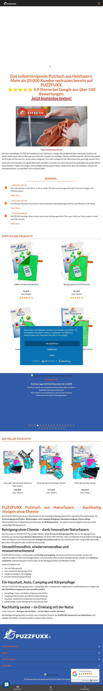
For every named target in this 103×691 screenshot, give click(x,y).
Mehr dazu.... (16, 208)
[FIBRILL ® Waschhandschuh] (26, 261)
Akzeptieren (52, 343)
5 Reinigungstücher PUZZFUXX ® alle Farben (64, 484)
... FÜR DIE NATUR (19, 213)
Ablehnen (52, 349)
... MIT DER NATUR (19, 200)
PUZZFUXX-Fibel (30, 483)
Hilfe (4, 653)
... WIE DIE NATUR (19, 185)
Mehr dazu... (16, 195)
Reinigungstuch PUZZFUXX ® (77, 284)
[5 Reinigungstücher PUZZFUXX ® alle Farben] (64, 462)
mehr (52, 355)
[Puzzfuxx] (10, 3)
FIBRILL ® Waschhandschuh (26, 284)
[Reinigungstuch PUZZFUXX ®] (76, 261)
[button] (99, 34)
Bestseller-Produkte (16, 438)
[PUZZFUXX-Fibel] (30, 462)
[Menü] (98, 3)
